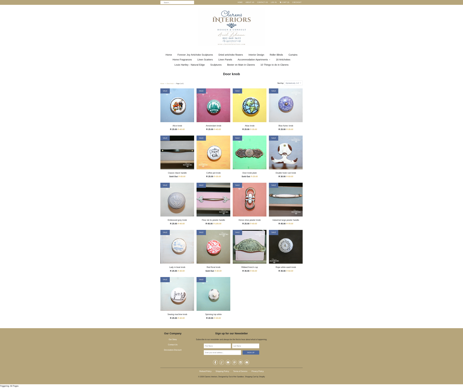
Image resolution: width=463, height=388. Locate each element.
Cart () (285, 2)
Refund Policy (205, 371)
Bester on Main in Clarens (241, 64)
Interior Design (256, 54)
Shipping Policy (222, 371)
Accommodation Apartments (253, 59)
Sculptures (216, 64)
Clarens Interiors (210, 377)
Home (240, 2)
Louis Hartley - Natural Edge (189, 64)
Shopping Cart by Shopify (255, 377)
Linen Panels (225, 59)
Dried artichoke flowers (230, 54)
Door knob (231, 74)
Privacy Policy (258, 371)
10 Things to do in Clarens (274, 64)
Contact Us (262, 2)
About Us (250, 2)
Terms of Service (240, 371)
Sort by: (280, 83)
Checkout (296, 2)
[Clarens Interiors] (231, 28)
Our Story (173, 339)
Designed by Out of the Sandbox (231, 377)
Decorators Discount (172, 350)
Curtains (293, 54)
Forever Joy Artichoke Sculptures (195, 54)
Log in (273, 2)
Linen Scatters (205, 59)
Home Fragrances (182, 59)
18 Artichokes (283, 59)
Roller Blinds (276, 54)
